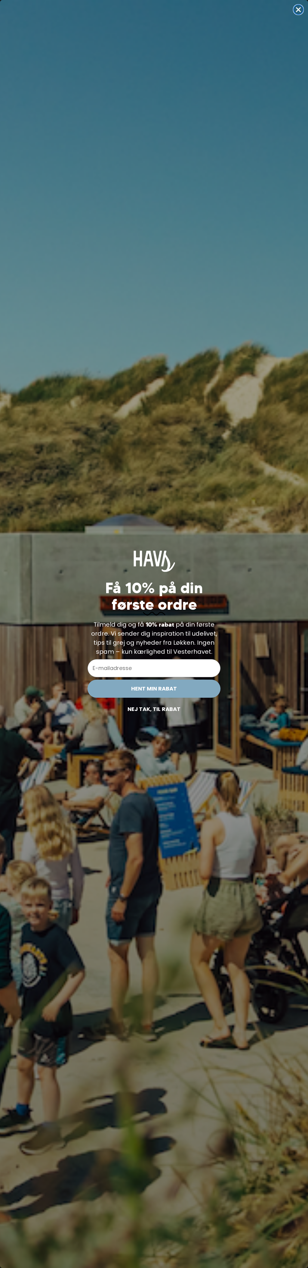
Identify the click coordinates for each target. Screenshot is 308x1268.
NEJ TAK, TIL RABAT (154, 709)
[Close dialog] (298, 9)
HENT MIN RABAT (154, 688)
